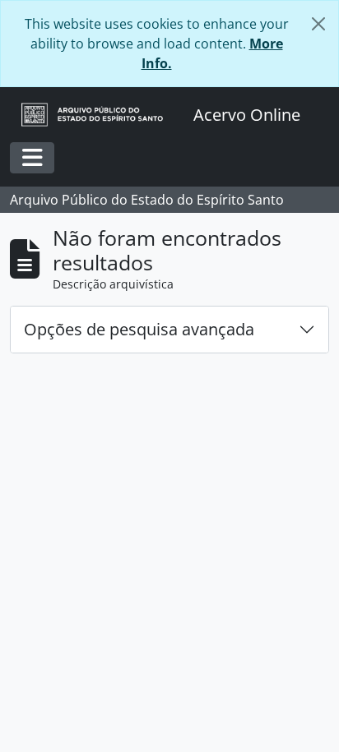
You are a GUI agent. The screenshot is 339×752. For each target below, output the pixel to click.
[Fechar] (318, 24)
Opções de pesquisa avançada (139, 329)
